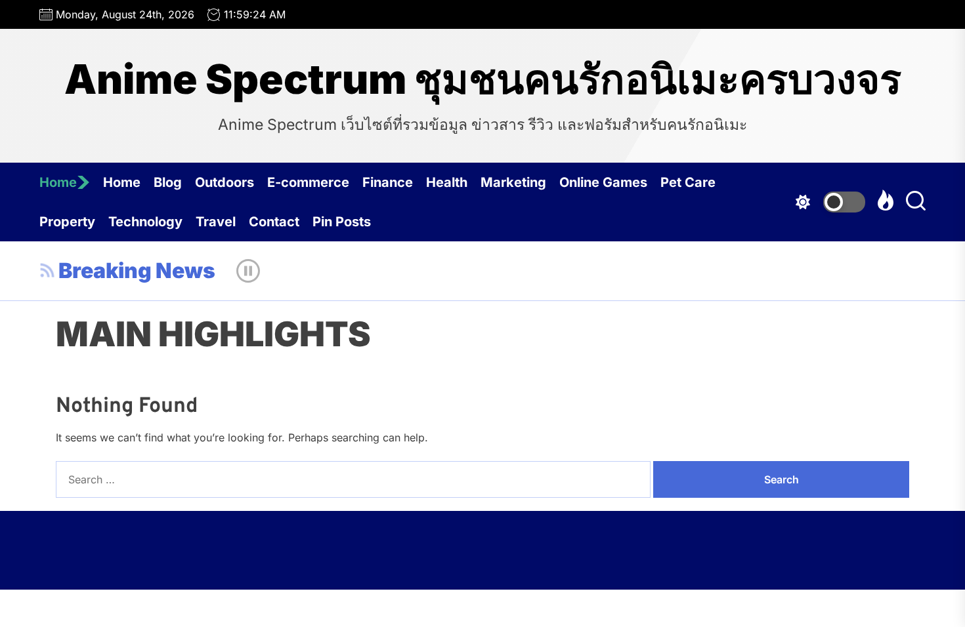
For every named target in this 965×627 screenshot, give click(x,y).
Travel (216, 222)
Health (446, 182)
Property (67, 222)
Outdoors (224, 182)
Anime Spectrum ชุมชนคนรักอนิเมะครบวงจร (482, 79)
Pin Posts (341, 222)
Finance (387, 182)
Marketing (513, 182)
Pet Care (688, 182)
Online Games (603, 182)
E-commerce (308, 182)
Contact (274, 222)
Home (58, 182)
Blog (168, 182)
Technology (145, 222)
